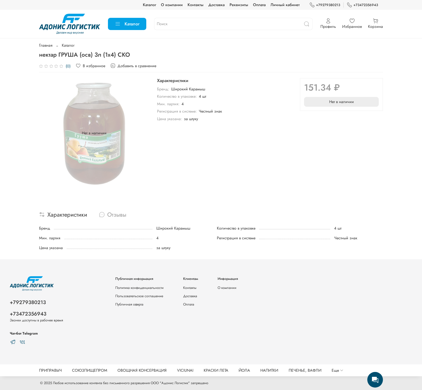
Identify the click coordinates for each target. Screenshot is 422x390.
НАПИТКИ (269, 370)
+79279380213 (328, 4)
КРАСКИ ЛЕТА (216, 370)
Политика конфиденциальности (139, 287)
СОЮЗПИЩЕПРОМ (89, 370)
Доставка (216, 5)
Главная (46, 45)
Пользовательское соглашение (139, 296)
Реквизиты (239, 5)
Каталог (149, 5)
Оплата (259, 5)
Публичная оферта (129, 304)
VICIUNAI (185, 370)
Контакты (195, 5)
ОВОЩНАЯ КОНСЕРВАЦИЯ (142, 370)
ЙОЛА (244, 370)
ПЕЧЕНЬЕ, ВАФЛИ (305, 370)
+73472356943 (365, 4)
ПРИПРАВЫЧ (50, 370)
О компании (172, 5)
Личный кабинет (285, 5)
